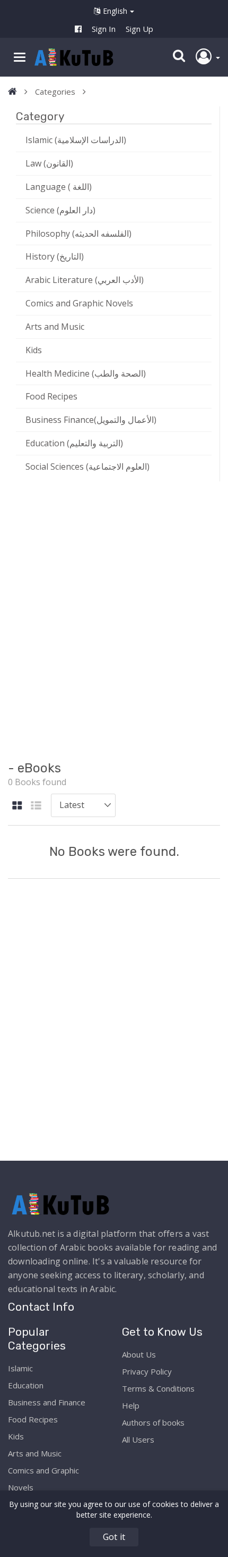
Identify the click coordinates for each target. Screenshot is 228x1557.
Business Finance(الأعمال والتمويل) (90, 420)
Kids (33, 350)
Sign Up (139, 28)
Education (25, 1385)
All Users (138, 1439)
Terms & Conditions (158, 1388)
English (115, 11)
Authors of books (153, 1422)
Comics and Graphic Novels (79, 303)
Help (130, 1405)
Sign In (104, 28)
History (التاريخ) (54, 256)
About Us (139, 1354)
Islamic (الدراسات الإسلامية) (75, 140)
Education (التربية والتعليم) (74, 443)
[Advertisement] (114, 619)
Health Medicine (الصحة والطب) (85, 373)
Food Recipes (51, 396)
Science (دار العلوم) (60, 210)
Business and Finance (46, 1402)
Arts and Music (54, 326)
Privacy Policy (147, 1371)
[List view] (36, 806)
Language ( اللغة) (58, 187)
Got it (114, 1537)
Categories (55, 91)
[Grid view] (17, 806)
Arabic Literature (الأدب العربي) (84, 280)
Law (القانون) (49, 163)
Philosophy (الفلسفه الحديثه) (78, 233)
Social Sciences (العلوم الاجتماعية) (87, 466)
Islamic (20, 1368)
